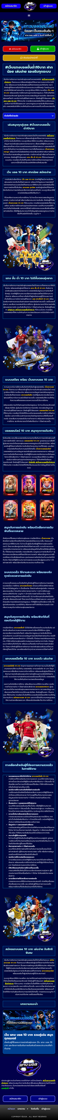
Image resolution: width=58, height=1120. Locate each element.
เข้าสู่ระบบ (45, 1108)
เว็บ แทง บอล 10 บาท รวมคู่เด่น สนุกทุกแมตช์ (28, 1037)
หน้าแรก (11, 1108)
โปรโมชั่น (35, 1108)
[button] (29, 15)
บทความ (21, 1108)
